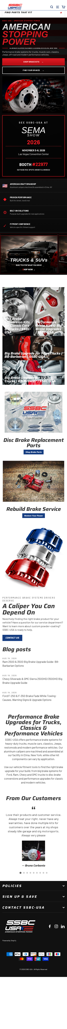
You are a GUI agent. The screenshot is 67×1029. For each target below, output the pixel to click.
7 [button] (40, 873)
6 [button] (37, 873)
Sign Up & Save (19, 896)
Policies (12, 885)
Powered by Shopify (9, 940)
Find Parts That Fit (18, 12)
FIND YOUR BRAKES (33, 70)
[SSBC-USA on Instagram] (56, 926)
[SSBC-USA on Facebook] (50, 926)
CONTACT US (12, 638)
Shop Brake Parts (34, 452)
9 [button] (46, 873)
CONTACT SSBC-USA (23, 907)
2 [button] (24, 873)
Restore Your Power (33, 515)
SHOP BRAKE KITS (33, 62)
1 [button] (20, 873)
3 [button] (27, 873)
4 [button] (30, 873)
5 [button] (33, 873)
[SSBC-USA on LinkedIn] (63, 926)
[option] (33, 836)
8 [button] (43, 873)
